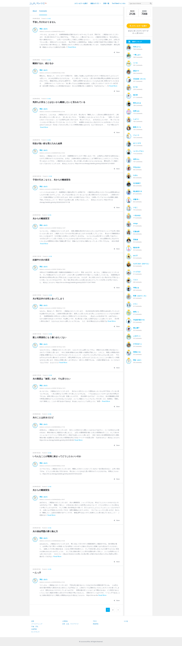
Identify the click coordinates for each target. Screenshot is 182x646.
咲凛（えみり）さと (140, 296)
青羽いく (136, 312)
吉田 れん (136, 159)
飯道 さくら (137, 127)
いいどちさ (137, 271)
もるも (135, 175)
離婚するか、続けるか (43, 63)
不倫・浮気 (34, 626)
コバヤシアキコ (138, 151)
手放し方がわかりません (44, 22)
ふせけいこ (137, 336)
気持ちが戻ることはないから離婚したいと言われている (59, 102)
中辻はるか (137, 167)
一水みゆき (137, 215)
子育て (95, 621)
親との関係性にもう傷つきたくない (49, 337)
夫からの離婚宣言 (41, 218)
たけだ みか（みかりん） (141, 263)
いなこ (135, 207)
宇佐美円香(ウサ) (139, 320)
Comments (43, 11)
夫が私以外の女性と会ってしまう (48, 298)
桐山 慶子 (136, 328)
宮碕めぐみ (137, 352)
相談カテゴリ (94, 3)
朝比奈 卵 (136, 247)
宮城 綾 (135, 239)
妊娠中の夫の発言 (41, 260)
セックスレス (35, 632)
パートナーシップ (36, 624)
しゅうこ (136, 119)
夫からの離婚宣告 (41, 490)
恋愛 (32, 621)
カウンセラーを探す (81, 3)
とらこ (135, 304)
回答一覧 (106, 3)
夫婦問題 (34, 629)
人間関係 (65, 621)
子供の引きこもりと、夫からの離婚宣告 (52, 179)
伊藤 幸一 (136, 199)
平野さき (136, 288)
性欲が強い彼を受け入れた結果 (47, 143)
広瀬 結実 (136, 231)
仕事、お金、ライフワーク (70, 624)
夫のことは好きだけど (43, 417)
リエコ (135, 280)
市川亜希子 (137, 183)
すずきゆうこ (137, 344)
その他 (49, 18)
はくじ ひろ (137, 143)
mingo (135, 223)
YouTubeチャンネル (118, 3)
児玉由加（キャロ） (140, 79)
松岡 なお (136, 111)
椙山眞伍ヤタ (137, 191)
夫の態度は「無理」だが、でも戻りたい (52, 378)
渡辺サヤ (136, 71)
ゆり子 (135, 255)
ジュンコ (136, 135)
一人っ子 (37, 572)
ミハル (135, 63)
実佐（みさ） (44, 29)
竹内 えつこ (137, 47)
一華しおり (137, 55)
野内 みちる (137, 103)
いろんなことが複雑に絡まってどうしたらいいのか (57, 456)
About (35, 11)
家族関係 (95, 624)
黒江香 (135, 95)
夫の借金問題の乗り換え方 (45, 531)
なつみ (135, 87)
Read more (72, 47)
